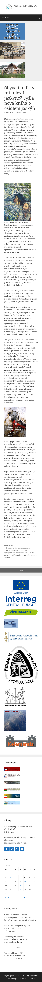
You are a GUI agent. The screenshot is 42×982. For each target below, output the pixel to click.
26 (20, 889)
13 (25, 881)
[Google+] (17, 849)
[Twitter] (11, 849)
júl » (25, 897)
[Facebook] (6, 849)
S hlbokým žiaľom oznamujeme (18, 548)
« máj (7, 897)
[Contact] (22, 849)
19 (20, 885)
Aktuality (9, 545)
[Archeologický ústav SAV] (21, 7)
